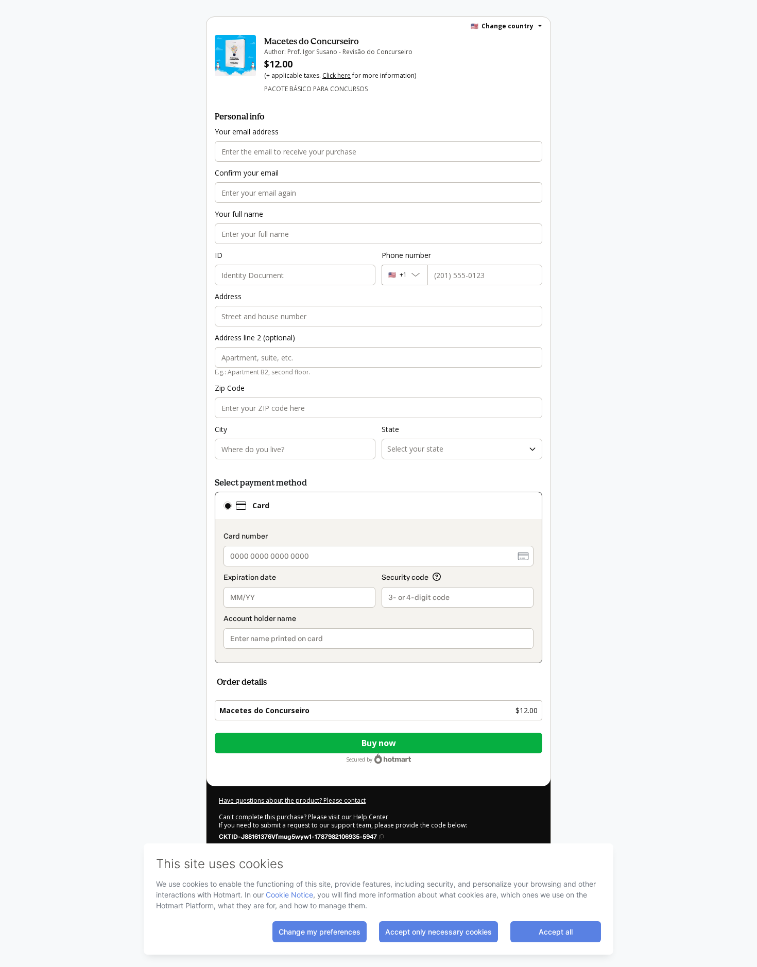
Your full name (239, 214)
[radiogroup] (378, 577)
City (221, 429)
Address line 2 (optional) (255, 337)
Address (228, 296)
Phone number (406, 255)
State (390, 429)
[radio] (227, 506)
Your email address (247, 131)
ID (218, 255)
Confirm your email (247, 173)
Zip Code (230, 388)
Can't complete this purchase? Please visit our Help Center (303, 817)
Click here (336, 75)
